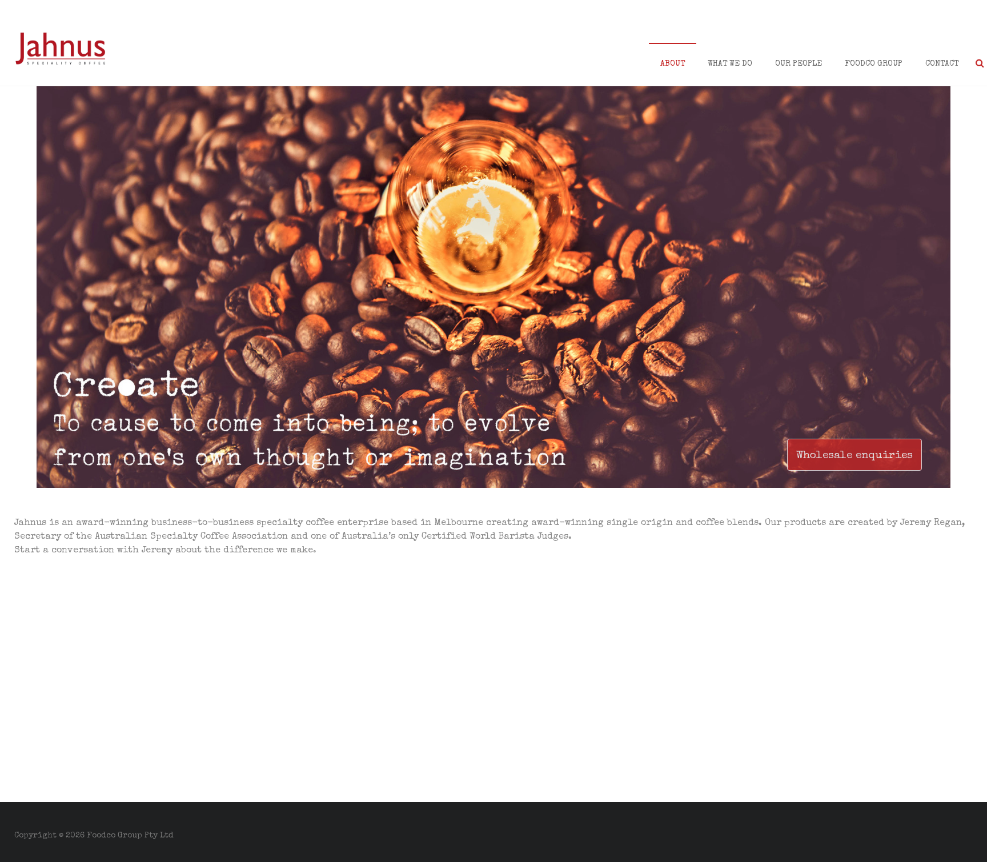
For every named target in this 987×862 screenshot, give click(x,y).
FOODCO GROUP (873, 64)
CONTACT (941, 64)
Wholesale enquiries (854, 456)
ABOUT (672, 64)
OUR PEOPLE (798, 64)
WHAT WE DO (730, 64)
